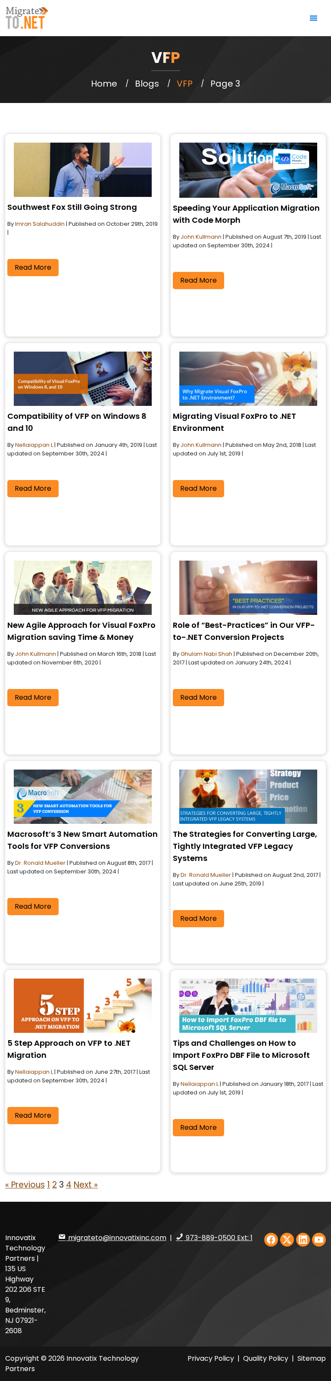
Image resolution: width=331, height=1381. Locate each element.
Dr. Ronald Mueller (41, 863)
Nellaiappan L (34, 445)
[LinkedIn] (303, 1240)
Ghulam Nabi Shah (207, 654)
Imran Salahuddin (40, 224)
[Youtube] (319, 1240)
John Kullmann (202, 237)
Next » (86, 1185)
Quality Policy (266, 1358)
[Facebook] (271, 1240)
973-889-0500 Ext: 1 (218, 1238)
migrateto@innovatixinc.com (116, 1238)
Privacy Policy (210, 1358)
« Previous (25, 1185)
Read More (33, 267)
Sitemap (311, 1358)
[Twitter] (287, 1240)
